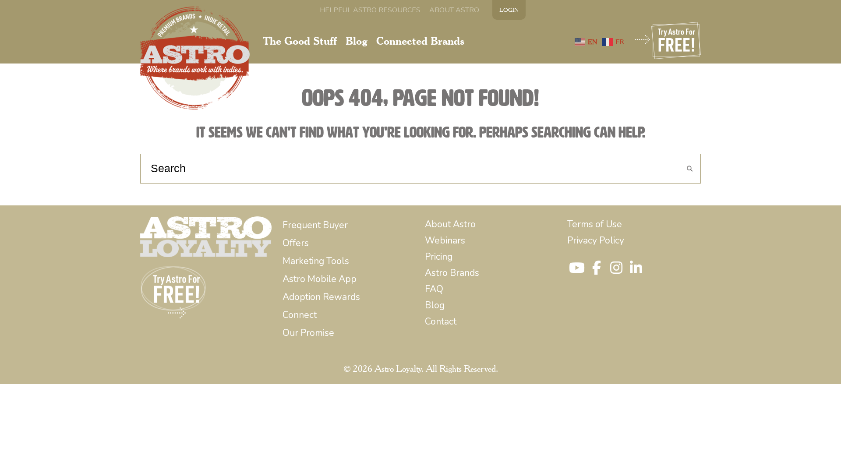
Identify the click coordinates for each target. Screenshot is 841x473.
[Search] (689, 169)
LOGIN (509, 9)
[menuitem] (370, 10)
